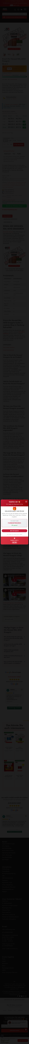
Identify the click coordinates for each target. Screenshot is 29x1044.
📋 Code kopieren (14, 530)
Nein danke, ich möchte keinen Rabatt (14, 534)
